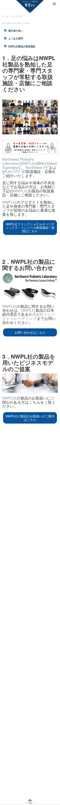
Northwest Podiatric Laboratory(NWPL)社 (19, 161)
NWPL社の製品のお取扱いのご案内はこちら (30, 418)
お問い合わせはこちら (30, 332)
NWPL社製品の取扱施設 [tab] (21, 46)
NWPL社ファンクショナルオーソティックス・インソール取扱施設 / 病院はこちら (30, 227)
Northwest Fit (37, 167)
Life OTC (14, 171)
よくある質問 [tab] (15, 38)
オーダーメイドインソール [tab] (16, 23)
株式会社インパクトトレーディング (28, 316)
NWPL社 (21, 190)
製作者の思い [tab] (15, 30)
